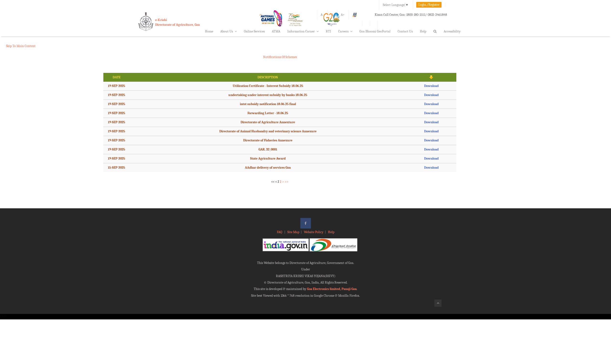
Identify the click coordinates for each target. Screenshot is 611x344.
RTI (328, 31)
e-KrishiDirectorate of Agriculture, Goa (177, 22)
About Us (226, 31)
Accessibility (452, 31)
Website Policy (313, 232)
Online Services (254, 31)
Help (423, 31)
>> (287, 182)
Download (431, 86)
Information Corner (301, 31)
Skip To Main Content (21, 46)
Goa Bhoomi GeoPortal (374, 31)
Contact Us (405, 31)
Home (209, 31)
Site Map (293, 232)
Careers (343, 31)
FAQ (280, 232)
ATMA (276, 31)
